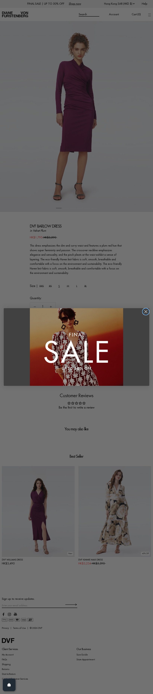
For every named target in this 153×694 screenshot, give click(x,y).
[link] (76, 347)
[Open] (9, 685)
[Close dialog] (146, 311)
